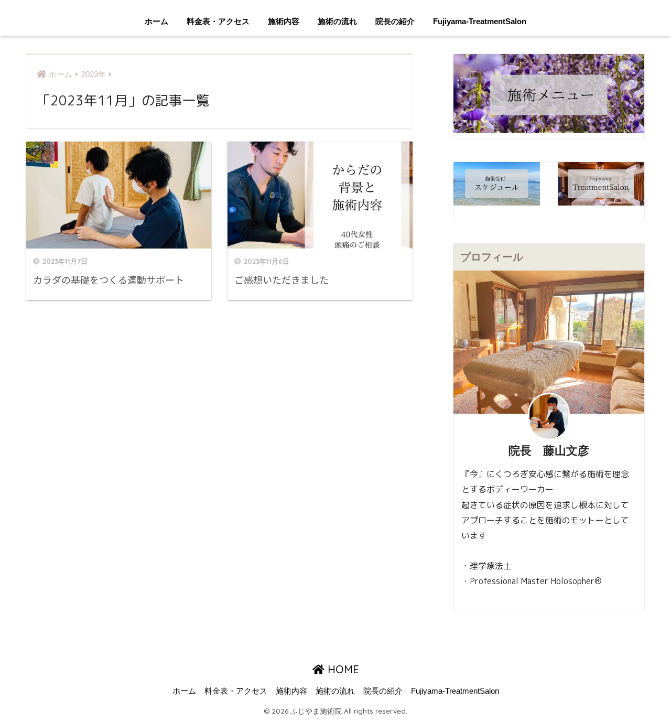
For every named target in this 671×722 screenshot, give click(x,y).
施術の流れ (337, 21)
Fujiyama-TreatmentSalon (479, 21)
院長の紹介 (395, 21)
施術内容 (283, 21)
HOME (341, 669)
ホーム (156, 21)
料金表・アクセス (218, 21)
